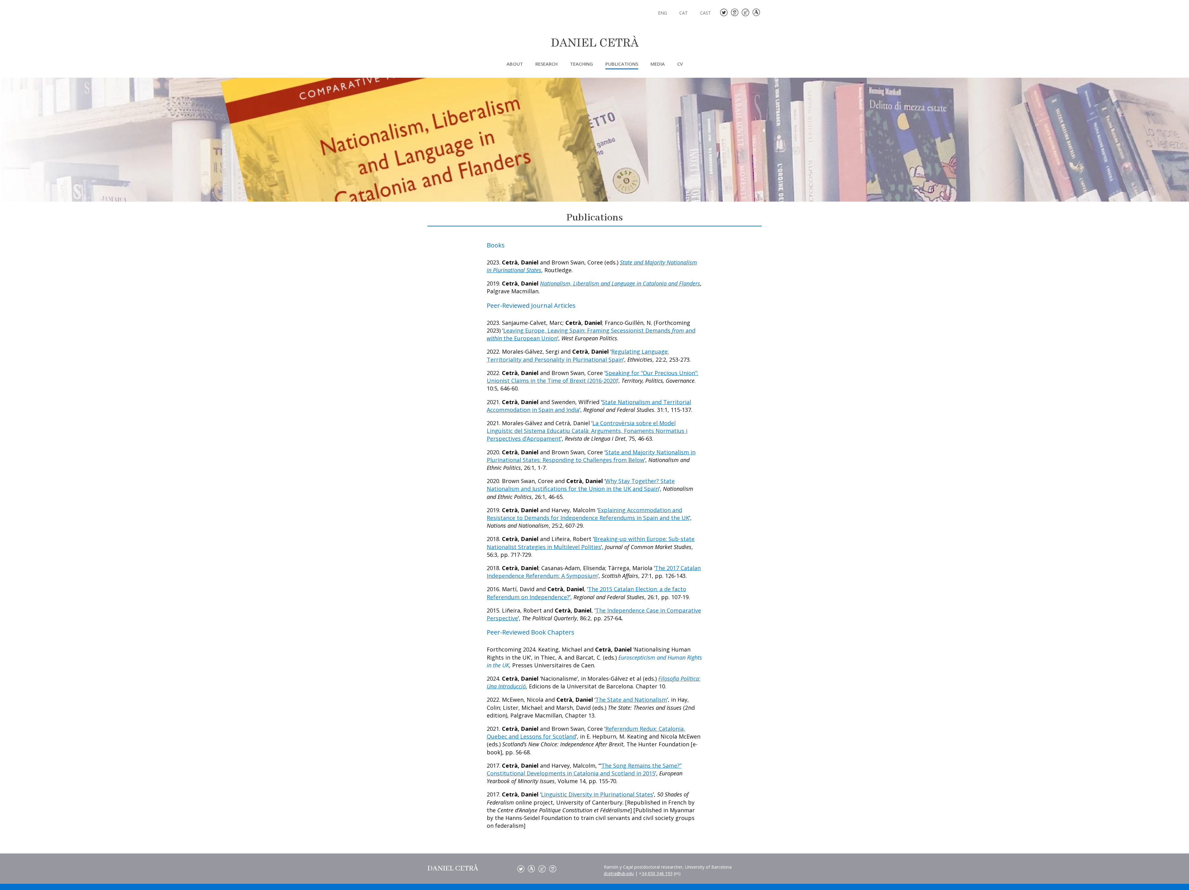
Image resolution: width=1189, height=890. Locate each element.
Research (546, 64)
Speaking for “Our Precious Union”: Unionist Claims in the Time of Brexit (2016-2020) (592, 376)
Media (658, 64)
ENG (662, 13)
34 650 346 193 (657, 873)
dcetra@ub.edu (619, 873)
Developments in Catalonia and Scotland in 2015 (591, 773)
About (515, 64)
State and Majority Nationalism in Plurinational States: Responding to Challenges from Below (591, 456)
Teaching (581, 64)
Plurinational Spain (598, 359)
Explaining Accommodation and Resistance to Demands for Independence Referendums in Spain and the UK (588, 513)
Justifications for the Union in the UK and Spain (595, 488)
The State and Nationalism (631, 699)
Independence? (549, 597)
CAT (683, 13)
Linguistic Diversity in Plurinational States (597, 794)
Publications (621, 64)
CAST (705, 13)
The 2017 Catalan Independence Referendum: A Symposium (594, 571)
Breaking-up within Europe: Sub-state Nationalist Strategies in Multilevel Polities (591, 542)
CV (680, 64)
